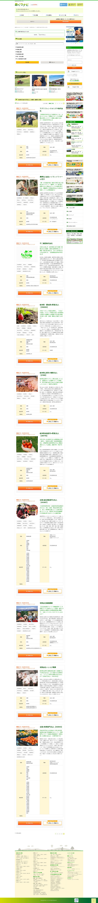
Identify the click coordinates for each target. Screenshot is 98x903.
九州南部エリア (36, 868)
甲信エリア (19, 874)
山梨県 (17, 876)
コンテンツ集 (70, 854)
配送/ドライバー (60, 856)
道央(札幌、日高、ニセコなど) (21, 861)
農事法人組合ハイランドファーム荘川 (51, 178)
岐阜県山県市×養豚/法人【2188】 (48, 374)
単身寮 (18, 325)
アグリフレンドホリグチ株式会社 (51, 109)
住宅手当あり (24, 200)
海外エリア (36, 871)
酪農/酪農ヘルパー (36, 879)
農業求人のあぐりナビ (19, 27)
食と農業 (74, 233)
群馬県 (24, 870)
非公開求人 (35, 325)
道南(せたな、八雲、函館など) (21, 863)
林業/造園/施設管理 (36, 891)
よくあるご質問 (71, 207)
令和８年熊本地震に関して (23, 9)
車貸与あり (32, 197)
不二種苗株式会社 (46, 243)
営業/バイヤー (53, 855)
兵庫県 (45, 854)
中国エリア (36, 857)
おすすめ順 (45, 103)
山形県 (17, 867)
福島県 (21, 867)
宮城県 (24, 866)
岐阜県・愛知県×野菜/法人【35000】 (49, 306)
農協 (34, 894)
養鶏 (34, 880)
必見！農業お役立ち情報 (72, 858)
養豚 (44, 879)
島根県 (38, 858)
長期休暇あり (32, 131)
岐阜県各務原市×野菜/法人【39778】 (49, 434)
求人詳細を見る (29, 164)
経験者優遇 (24, 750)
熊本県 (45, 865)
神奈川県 (28, 873)
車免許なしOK (19, 527)
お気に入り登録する (53, 164)
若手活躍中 (31, 202)
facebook (69, 879)
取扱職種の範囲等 (71, 226)
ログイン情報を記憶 (72, 65)
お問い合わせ (79, 874)
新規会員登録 (66, 21)
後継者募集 (58, 887)
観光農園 (35, 887)
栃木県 (21, 870)
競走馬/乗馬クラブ (39, 880)
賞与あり (24, 129)
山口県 (34, 859)
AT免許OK (25, 204)
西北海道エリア (19, 859)
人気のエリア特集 (40, 875)
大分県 (34, 866)
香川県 (38, 862)
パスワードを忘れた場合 (72, 75)
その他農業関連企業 (43, 894)
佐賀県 (38, 865)
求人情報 (26, 27)
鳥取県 (34, 858)
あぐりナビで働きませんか (72, 875)
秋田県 (28, 866)
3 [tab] (75, 43)
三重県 (24, 882)
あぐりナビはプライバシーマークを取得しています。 (29, 10)
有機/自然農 (29, 328)
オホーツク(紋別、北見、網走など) (22, 858)
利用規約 (70, 218)
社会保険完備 (19, 129)
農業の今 (69, 233)
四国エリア (36, 861)
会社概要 (70, 211)
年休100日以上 (19, 131)
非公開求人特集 (70, 857)
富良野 (34, 875)
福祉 (40, 893)
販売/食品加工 (53, 856)
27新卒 (33, 334)
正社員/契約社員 (53, 866)
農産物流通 (43, 892)
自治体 (37, 894)
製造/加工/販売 (36, 893)
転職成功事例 (70, 863)
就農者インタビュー (71, 859)
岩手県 (21, 866)
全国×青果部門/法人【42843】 (51, 727)
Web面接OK (19, 271)
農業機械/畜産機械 (36, 892)
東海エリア (19, 880)
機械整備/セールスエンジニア (56, 862)
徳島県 (34, 862)
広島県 (45, 858)
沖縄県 (42, 869)
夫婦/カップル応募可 (32, 626)
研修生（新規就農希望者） (55, 868)
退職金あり (19, 134)
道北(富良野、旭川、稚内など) (21, 862)
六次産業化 (29, 325)
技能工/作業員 (58, 854)
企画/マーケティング (54, 861)
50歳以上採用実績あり (21, 334)
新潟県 (17, 879)
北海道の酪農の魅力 (71, 860)
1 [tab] (71, 43)
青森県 (17, 866)
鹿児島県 (38, 869)
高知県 (45, 862)
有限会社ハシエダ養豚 (48, 667)
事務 (57, 855)
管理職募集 (30, 264)
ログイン (32, 21)
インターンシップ (54, 867)
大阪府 (41, 854)
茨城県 (17, 870)
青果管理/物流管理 (58, 863)
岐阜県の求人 (32, 27)
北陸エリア (19, 877)
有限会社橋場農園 (46, 603)
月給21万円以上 (30, 129)
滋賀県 (34, 854)
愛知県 (21, 882)
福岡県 (34, 865)
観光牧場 (45, 880)
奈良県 (34, 855)
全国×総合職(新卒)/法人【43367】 (48, 501)
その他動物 (35, 881)
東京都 (24, 873)
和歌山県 (38, 855)
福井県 (28, 879)
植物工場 (45, 884)
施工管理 (52, 863)
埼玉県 (17, 873)
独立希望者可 (25, 461)
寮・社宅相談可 (25, 197)
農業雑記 (73, 235)
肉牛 (42, 879)
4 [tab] (77, 43)
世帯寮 (55, 872)
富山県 (21, 879)
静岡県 (17, 882)
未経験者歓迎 (26, 131)
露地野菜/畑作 (36, 884)
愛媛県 (41, 862)
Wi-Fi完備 (30, 332)
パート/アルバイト (60, 866)
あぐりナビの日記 (75, 879)
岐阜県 (28, 882)
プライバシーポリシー (72, 222)
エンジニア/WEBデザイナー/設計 (56, 860)
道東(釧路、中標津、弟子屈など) (22, 857)
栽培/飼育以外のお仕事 (26, 271)
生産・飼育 (53, 854)
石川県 (24, 879)
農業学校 (44, 893)
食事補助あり (53, 880)
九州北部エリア (36, 864)
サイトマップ (71, 215)
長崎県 (41, 865)
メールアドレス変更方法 (72, 74)
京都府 (38, 854)
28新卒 (52, 889)
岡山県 (41, 858)
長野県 (21, 876)
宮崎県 (34, 869)
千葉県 (21, 873)
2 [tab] (73, 43)
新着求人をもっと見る (74, 155)
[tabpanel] (74, 34)
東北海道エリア (19, 854)
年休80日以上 (19, 202)
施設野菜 (41, 884)
